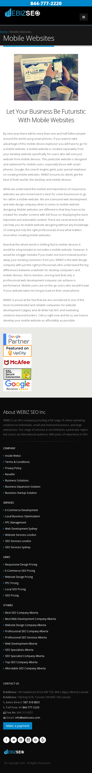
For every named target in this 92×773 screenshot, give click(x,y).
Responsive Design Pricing (21, 564)
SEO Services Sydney (17, 547)
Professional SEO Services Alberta (26, 637)
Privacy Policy (13, 468)
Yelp (43, 740)
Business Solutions (17, 480)
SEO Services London (18, 541)
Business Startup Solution (21, 492)
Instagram (28, 740)
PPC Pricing (11, 583)
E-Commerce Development (21, 510)
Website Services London (20, 534)
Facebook (6, 740)
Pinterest (35, 740)
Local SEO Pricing (15, 589)
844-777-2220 (46, 3)
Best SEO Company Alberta (21, 612)
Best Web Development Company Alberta (30, 618)
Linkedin (21, 740)
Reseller (10, 474)
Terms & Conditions (17, 462)
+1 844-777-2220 (29, 707)
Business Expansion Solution (22, 486)
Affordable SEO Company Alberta (25, 668)
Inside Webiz (13, 455)
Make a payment (17, 726)
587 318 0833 (31, 702)
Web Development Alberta (21, 643)
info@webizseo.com (28, 717)
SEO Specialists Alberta (19, 649)
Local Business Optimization (22, 516)
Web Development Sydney (21, 528)
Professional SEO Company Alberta (26, 631)
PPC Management (15, 522)
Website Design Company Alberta (25, 625)
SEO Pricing (12, 595)
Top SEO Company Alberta (21, 662)
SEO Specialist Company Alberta (24, 656)
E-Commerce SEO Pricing (20, 570)
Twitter (13, 740)
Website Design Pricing (19, 576)
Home (4, 32)
